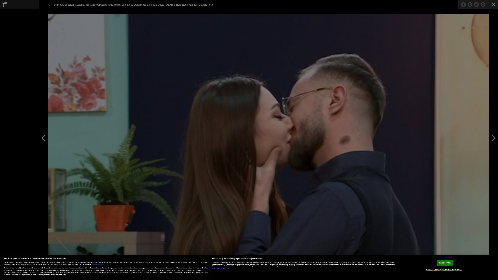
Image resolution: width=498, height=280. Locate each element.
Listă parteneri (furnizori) (221, 268)
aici (203, 270)
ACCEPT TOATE (445, 263)
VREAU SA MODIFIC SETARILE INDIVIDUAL (444, 270)
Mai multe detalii (97, 264)
